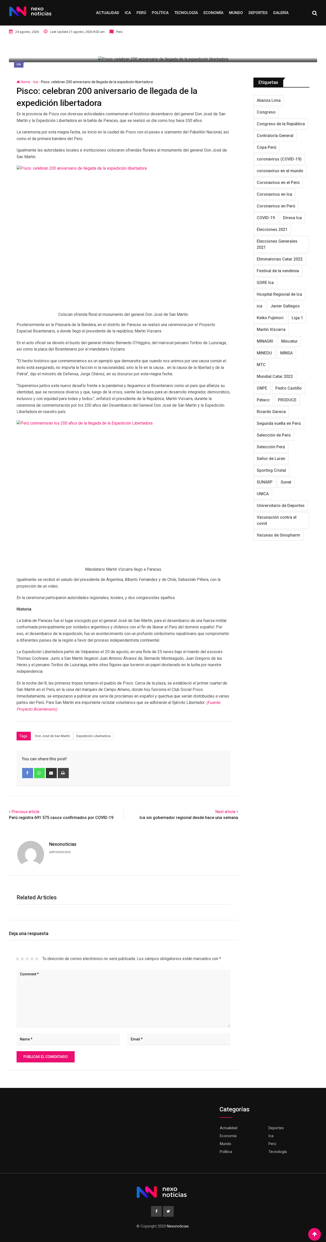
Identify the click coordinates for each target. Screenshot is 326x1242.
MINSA (286, 353)
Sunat (286, 482)
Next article (225, 811)
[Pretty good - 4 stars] (32, 958)
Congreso (266, 112)
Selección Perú (271, 446)
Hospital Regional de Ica (279, 294)
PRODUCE (287, 400)
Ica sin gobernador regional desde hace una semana (189, 817)
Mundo (236, 12)
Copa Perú (266, 147)
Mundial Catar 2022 (275, 376)
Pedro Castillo (288, 388)
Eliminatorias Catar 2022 (280, 259)
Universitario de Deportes (281, 505)
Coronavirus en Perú (276, 206)
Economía (213, 12)
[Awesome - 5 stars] (36, 958)
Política (160, 12)
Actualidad (107, 12)
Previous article (25, 811)
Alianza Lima (269, 100)
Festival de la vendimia (278, 270)
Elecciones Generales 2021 (277, 244)
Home (25, 82)
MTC (261, 364)
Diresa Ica (292, 217)
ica (259, 306)
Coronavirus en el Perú (278, 182)
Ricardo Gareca (271, 411)
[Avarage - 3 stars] (27, 958)
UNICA (263, 493)
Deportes (258, 12)
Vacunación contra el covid (276, 520)
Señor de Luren (271, 458)
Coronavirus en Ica (274, 194)
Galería (281, 12)
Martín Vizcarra (271, 329)
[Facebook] (27, 773)
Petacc (263, 400)
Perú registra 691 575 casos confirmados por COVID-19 (61, 817)
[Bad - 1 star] (17, 958)
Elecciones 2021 (272, 229)
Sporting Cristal (271, 470)
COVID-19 (266, 217)
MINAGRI (265, 341)
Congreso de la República (281, 123)
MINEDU (264, 353)
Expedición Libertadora (93, 736)
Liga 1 (297, 317)
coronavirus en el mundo (280, 170)
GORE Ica (265, 282)
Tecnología (186, 12)
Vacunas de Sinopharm (278, 535)
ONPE (262, 388)
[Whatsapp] (39, 773)
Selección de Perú (274, 435)
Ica (128, 12)
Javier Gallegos (285, 306)
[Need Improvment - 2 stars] (22, 958)
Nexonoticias (62, 844)
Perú (141, 12)
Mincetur (289, 341)
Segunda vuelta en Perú (279, 423)
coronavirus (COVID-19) (279, 159)
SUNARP (265, 482)
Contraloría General (275, 135)
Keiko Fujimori (270, 317)
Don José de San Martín (52, 736)
